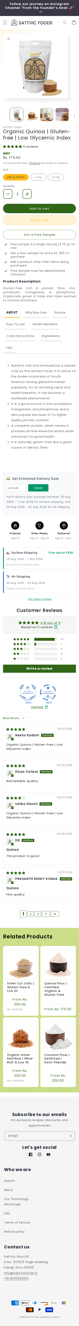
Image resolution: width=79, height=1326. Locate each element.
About (12, 312)
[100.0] (28, 692)
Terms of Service (17, 1222)
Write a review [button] (39, 668)
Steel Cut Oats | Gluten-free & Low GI (20, 987)
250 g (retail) (16, 177)
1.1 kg (38, 177)
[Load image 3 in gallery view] (46, 114)
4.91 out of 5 (50, 623)
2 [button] (31, 914)
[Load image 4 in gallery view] (62, 114)
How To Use (15, 324)
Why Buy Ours (36, 312)
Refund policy (14, 1232)
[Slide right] (74, 115)
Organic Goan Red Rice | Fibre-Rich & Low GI (20, 1058)
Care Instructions (20, 336)
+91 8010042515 (16, 1278)
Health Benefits (45, 324)
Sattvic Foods (33, 1317)
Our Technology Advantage (16, 1201)
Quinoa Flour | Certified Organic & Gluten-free (55, 989)
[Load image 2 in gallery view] (31, 114)
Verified (37, 707)
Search (9, 1181)
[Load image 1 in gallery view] (16, 114)
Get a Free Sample (40, 234)
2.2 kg (56, 177)
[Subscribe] (70, 1136)
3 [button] (38, 914)
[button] (5, 22)
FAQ (9, 347)
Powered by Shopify (50, 1317)
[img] (15, 729)
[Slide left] (4, 115)
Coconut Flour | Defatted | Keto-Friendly (57, 1058)
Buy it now (39, 220)
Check (38, 487)
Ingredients (51, 336)
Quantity (9, 186)
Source (60, 312)
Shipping (34, 163)
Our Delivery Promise (40, 599)
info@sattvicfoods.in (21, 1273)
